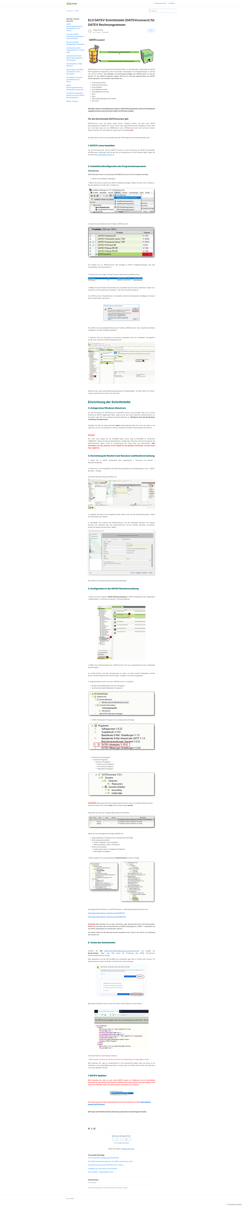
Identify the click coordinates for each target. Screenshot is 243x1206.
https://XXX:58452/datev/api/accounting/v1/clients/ (122, 951)
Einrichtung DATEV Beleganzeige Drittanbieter (75, 43)
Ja (116, 1139)
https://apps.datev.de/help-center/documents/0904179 (106, 913)
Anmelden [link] (171, 3)
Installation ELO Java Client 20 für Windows (102, 1168)
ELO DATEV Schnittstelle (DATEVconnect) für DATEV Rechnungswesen (75, 95)
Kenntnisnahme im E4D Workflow (74, 65)
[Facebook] (89, 1128)
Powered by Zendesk (235, 1204)
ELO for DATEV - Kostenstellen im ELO (101, 1172)
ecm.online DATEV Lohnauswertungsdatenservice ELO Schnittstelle (75, 36)
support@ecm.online (105, 155)
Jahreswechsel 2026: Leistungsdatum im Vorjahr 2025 (75, 50)
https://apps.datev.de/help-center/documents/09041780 (107, 917)
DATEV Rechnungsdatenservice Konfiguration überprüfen (74, 87)
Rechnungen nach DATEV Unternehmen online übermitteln (75, 72)
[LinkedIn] (94, 1128)
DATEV (77, 11)
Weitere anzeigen (72, 101)
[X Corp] (91, 1128)
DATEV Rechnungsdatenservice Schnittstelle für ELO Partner (74, 27)
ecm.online (69, 11)
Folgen (151, 30)
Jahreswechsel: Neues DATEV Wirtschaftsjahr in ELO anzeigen (74, 58)
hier (119, 1112)
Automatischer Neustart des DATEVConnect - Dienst (74, 80)
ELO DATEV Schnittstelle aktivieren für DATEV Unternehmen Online (110, 1161)
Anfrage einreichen (160, 3)
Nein (126, 1139)
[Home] (72, 3)
